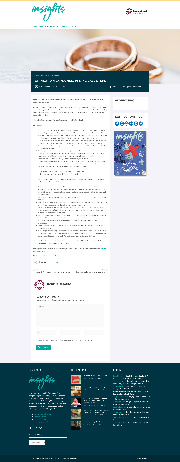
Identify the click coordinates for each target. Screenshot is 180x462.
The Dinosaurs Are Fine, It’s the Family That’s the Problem (95, 411)
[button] (43, 26)
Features (44, 75)
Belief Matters (54, 75)
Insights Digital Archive (43, 414)
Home (37, 75)
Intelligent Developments (68, 459)
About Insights (142, 459)
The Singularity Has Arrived (94, 422)
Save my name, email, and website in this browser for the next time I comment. (67, 341)
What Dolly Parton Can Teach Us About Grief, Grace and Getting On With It (95, 401)
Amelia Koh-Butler (119, 391)
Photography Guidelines (43, 422)
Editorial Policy (40, 416)
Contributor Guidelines (42, 419)
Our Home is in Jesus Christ (94, 387)
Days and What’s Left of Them (95, 376)
